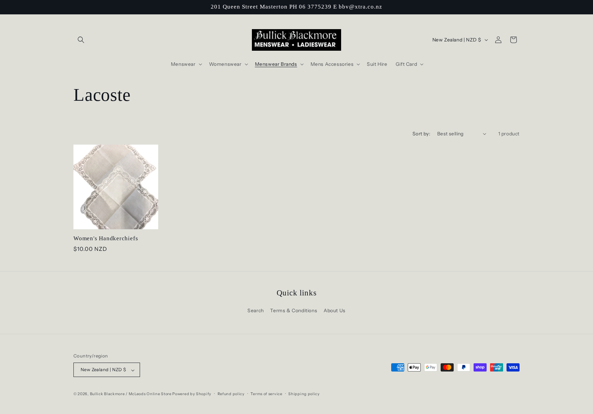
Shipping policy (304, 393)
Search (255, 310)
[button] (81, 39)
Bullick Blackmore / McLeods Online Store (131, 394)
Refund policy (231, 393)
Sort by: (421, 134)
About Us (335, 310)
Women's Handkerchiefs (105, 238)
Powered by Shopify (191, 394)
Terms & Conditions (293, 310)
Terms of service (266, 393)
